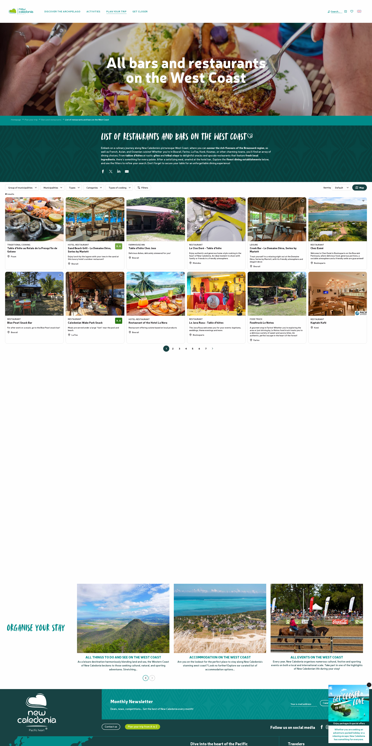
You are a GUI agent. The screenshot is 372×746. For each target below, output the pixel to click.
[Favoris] (352, 11)
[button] (336, 11)
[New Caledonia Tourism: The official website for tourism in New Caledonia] (20, 11)
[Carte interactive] (345, 11)
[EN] (359, 11)
